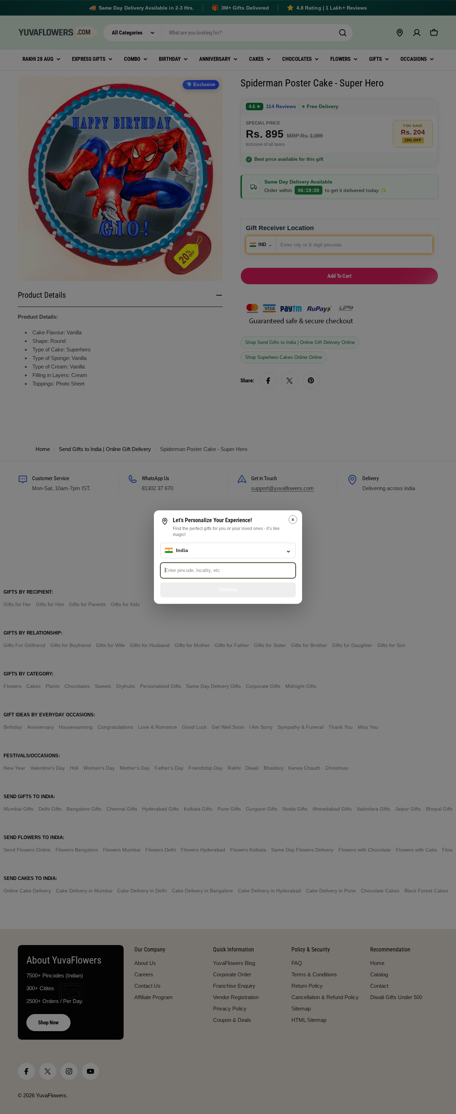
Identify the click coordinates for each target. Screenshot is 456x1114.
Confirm (228, 589)
